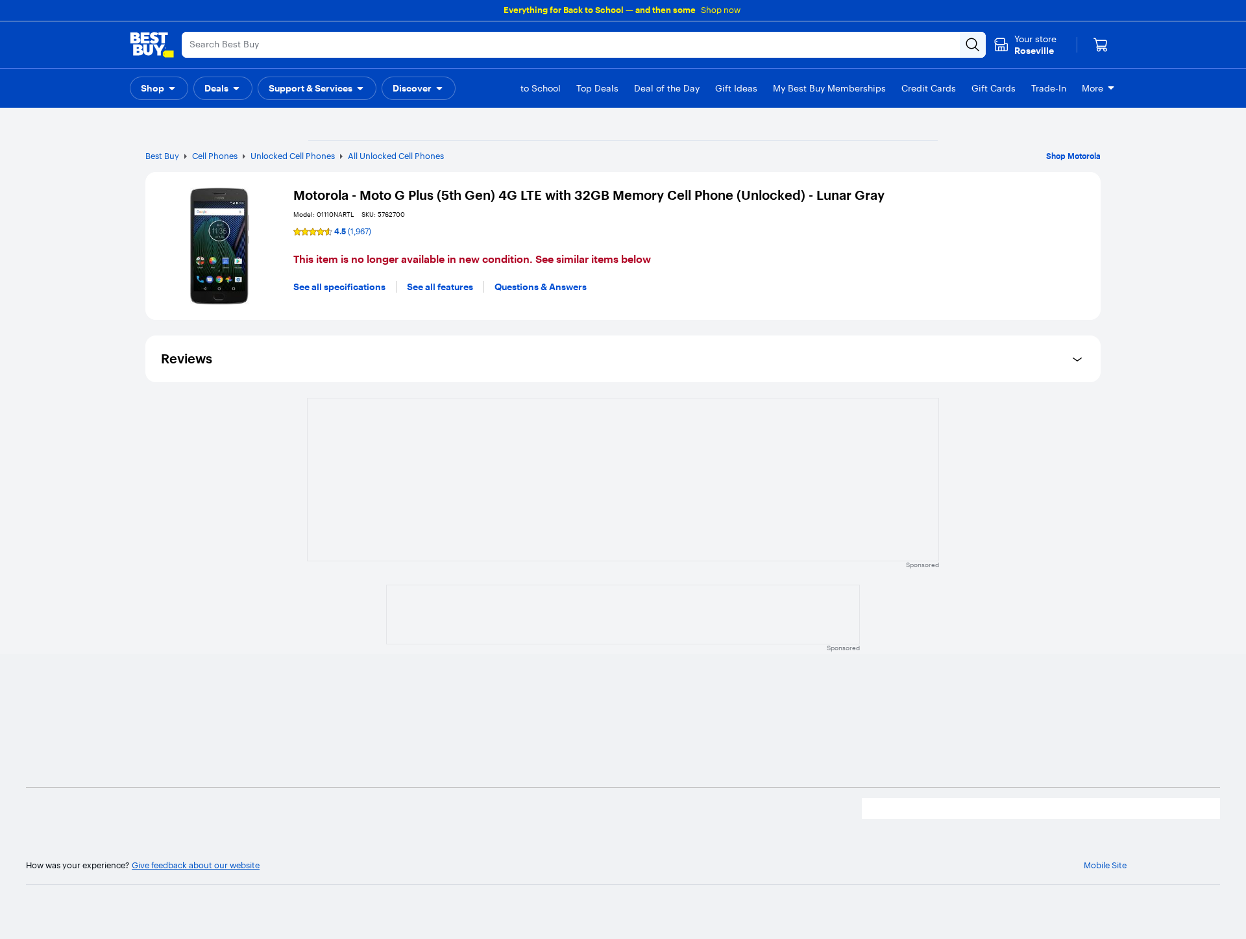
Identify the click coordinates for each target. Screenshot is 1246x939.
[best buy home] (152, 45)
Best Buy (162, 156)
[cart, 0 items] (1100, 45)
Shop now (720, 10)
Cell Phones (215, 156)
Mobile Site (1105, 865)
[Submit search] (973, 45)
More (1092, 88)
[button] (159, 88)
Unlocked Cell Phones (292, 156)
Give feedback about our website (196, 865)
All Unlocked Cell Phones (396, 156)
